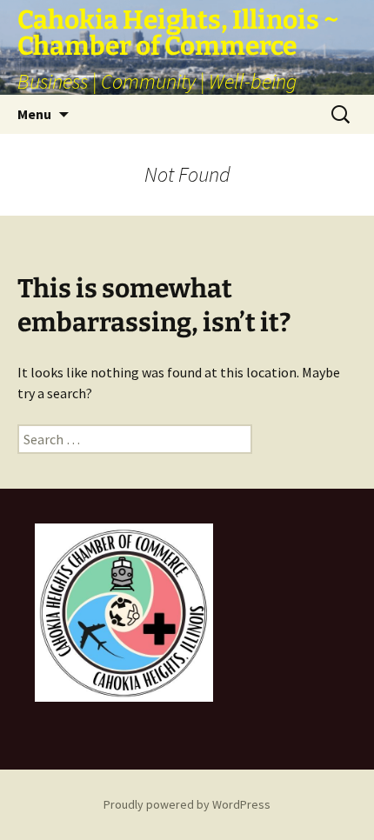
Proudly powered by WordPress (187, 804)
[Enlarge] (190, 546)
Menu (34, 114)
